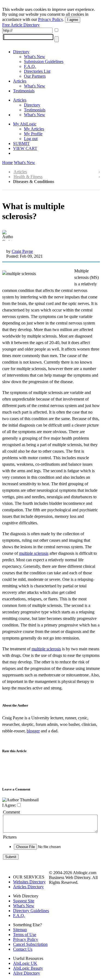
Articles (19, 81)
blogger (33, 731)
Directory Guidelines (31, 910)
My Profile (33, 133)
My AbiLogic (24, 124)
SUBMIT (21, 143)
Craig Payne (22, 251)
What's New (34, 56)
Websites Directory (29, 882)
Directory (21, 51)
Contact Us (22, 949)
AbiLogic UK (25, 963)
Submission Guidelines (43, 61)
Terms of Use (24, 934)
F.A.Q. (30, 66)
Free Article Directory (21, 25)
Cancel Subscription (30, 944)
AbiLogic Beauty (28, 968)
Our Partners (35, 76)
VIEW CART (25, 148)
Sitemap (20, 929)
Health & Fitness (28, 176)
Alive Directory (26, 973)
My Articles (34, 129)
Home (7, 162)
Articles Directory (28, 886)
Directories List (37, 71)
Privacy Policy (50, 19)
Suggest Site (23, 901)
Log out (31, 138)
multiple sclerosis (33, 553)
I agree (72, 20)
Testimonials (24, 91)
